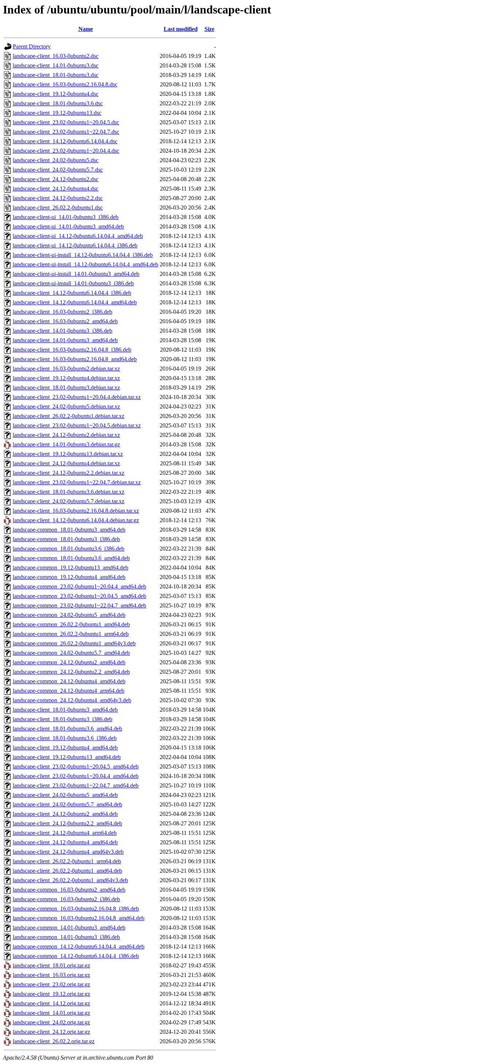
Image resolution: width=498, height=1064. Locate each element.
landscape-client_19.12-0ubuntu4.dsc (55, 94)
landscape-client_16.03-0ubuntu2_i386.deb (62, 312)
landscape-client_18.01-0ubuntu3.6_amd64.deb (67, 728)
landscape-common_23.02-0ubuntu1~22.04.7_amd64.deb (79, 605)
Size (209, 29)
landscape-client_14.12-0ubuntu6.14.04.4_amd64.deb (75, 302)
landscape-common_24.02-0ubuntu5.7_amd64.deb (71, 653)
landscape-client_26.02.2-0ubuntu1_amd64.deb (67, 871)
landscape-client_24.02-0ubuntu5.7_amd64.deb (67, 804)
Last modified (181, 29)
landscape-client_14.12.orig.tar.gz (51, 1003)
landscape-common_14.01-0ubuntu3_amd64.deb (69, 927)
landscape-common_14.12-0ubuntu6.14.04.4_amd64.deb (78, 946)
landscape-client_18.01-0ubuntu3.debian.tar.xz (66, 387)
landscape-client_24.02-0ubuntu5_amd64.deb (65, 795)
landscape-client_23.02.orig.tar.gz (51, 984)
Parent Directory (32, 46)
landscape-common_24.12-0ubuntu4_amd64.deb (69, 681)
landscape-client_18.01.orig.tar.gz (51, 965)
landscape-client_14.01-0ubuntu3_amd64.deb (65, 340)
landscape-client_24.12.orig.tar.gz (51, 1032)
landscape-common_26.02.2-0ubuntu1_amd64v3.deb (74, 643)
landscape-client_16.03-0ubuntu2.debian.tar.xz (66, 368)
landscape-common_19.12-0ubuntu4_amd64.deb (69, 577)
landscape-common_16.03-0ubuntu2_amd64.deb (69, 890)
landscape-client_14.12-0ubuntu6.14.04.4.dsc (65, 141)
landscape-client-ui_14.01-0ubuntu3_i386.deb (65, 217)
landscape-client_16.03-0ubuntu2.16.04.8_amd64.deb (75, 359)
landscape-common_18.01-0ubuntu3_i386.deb (66, 539)
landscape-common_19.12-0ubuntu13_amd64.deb (70, 567)
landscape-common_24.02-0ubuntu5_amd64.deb (69, 615)
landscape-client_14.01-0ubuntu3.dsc (55, 65)
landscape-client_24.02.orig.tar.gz (51, 1022)
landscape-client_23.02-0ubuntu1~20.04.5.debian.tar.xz (77, 425)
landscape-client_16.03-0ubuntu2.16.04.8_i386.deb (72, 350)
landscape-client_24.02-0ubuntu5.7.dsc (58, 170)
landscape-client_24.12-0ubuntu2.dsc (55, 179)
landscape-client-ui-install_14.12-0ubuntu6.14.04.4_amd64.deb (85, 264)
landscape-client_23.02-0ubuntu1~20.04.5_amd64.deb (76, 766)
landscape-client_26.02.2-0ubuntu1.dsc (58, 207)
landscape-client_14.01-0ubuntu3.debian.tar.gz (66, 444)
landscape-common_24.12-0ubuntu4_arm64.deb (68, 691)
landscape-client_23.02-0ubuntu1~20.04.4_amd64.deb (76, 776)
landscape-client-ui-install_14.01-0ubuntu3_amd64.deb (76, 274)
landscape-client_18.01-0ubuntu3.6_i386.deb (65, 738)
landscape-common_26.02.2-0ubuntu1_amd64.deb (71, 624)
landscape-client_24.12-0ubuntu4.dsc (55, 188)
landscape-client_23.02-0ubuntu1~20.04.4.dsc (66, 151)
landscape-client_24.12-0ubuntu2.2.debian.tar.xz (68, 473)
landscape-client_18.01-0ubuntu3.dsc (55, 75)
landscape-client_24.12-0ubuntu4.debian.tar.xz (66, 463)
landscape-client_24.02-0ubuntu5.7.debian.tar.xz (68, 501)
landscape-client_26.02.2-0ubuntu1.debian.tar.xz (68, 416)
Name (85, 29)
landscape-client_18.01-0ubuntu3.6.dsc (58, 103)
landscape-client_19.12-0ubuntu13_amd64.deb (67, 757)
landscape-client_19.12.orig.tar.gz (51, 994)
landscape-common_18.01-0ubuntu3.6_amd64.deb (71, 558)
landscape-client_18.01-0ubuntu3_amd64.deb (65, 710)
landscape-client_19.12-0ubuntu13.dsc (57, 113)
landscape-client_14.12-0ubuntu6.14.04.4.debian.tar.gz (76, 520)
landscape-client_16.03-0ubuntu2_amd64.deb (65, 321)
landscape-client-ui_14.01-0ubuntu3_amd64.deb (68, 226)
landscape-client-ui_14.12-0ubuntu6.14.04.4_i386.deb (75, 245)
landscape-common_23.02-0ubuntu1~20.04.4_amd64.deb (79, 586)
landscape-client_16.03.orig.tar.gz (51, 975)
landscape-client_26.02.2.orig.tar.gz (53, 1041)
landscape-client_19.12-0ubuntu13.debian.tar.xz (68, 454)
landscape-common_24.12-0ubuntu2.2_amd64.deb (71, 672)
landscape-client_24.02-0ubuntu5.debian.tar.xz (66, 406)
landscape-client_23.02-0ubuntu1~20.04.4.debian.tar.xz (77, 397)
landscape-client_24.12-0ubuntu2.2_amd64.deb (67, 823)
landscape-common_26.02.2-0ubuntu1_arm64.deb (71, 634)
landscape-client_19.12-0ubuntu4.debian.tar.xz (66, 378)
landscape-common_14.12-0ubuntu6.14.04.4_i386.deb (76, 956)
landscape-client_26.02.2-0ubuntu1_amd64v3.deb (70, 880)
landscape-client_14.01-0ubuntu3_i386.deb (62, 331)
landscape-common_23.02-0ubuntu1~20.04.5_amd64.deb (79, 596)
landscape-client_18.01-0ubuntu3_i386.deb (62, 719)
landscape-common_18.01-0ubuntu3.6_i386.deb (68, 548)
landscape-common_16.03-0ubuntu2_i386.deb (66, 899)
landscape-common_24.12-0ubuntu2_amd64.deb (69, 662)
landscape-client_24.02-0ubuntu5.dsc (55, 160)
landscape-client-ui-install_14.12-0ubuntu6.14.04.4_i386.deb (83, 255)
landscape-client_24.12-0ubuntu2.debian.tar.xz (66, 435)
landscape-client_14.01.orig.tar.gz (51, 1013)
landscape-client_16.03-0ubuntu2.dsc (55, 56)
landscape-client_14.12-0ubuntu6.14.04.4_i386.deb (72, 293)
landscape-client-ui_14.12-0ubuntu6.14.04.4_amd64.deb (78, 236)
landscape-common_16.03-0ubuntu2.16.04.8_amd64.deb (78, 918)
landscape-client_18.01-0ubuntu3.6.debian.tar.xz (68, 492)
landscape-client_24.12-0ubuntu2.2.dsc (58, 198)
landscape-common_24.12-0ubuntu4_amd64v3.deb (72, 700)
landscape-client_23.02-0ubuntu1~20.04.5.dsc (66, 122)
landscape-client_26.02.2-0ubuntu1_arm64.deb (67, 861)
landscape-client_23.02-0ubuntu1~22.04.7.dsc (66, 132)
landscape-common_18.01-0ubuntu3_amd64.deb (69, 530)
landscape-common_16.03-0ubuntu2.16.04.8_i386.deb (76, 908)
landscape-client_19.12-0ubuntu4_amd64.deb (65, 747)
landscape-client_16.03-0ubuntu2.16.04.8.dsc (65, 84)
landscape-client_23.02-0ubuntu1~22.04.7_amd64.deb (76, 785)
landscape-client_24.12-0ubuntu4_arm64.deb (65, 833)
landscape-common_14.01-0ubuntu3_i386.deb (66, 937)
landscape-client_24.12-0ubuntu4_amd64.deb (65, 842)
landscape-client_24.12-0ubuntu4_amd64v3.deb (68, 852)
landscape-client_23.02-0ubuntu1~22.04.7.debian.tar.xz (77, 482)
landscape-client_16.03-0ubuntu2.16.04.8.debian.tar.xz (76, 511)
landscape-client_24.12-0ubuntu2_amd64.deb (65, 814)
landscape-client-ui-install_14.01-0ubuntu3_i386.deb (73, 283)
